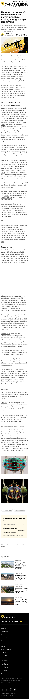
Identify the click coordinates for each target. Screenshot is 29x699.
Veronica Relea (5, 333)
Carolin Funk (5, 160)
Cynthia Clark (5, 350)
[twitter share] (19, 35)
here (2, 241)
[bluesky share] (24, 35)
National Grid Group (19, 262)
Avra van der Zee (6, 145)
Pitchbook (24, 81)
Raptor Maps (5, 170)
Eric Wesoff (4, 545)
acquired (6, 195)
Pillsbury (4, 340)
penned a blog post (18, 214)
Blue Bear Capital (19, 162)
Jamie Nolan (5, 359)
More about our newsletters (9, 532)
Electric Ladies (5, 419)
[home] (14, 4)
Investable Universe (17, 396)
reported (8, 135)
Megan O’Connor (6, 392)
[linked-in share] (17, 35)
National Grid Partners (8, 260)
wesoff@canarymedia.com (16, 62)
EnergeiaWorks (5, 225)
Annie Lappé (5, 315)
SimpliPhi (4, 191)
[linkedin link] (2, 689)
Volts (21, 409)
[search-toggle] (25, 1)
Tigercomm (4, 204)
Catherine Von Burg (20, 193)
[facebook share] (22, 35)
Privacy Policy (20, 535)
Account (15, 1)
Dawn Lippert (18, 120)
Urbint (3, 172)
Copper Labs (14, 170)
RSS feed (13, 693)
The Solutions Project (16, 319)
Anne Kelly (4, 415)
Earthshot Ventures (7, 108)
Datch (20, 170)
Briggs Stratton (6, 197)
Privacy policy (5, 693)
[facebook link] (10, 689)
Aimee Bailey (5, 250)
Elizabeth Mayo (6, 296)
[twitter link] (6, 689)
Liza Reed (4, 402)
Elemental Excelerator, (10, 118)
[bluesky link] (14, 689)
